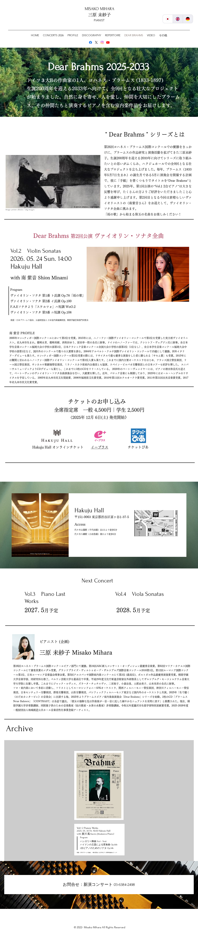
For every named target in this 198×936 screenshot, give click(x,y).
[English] (178, 19)
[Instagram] (102, 42)
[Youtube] (108, 42)
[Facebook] (90, 42)
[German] (188, 19)
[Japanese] (168, 19)
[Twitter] (96, 42)
